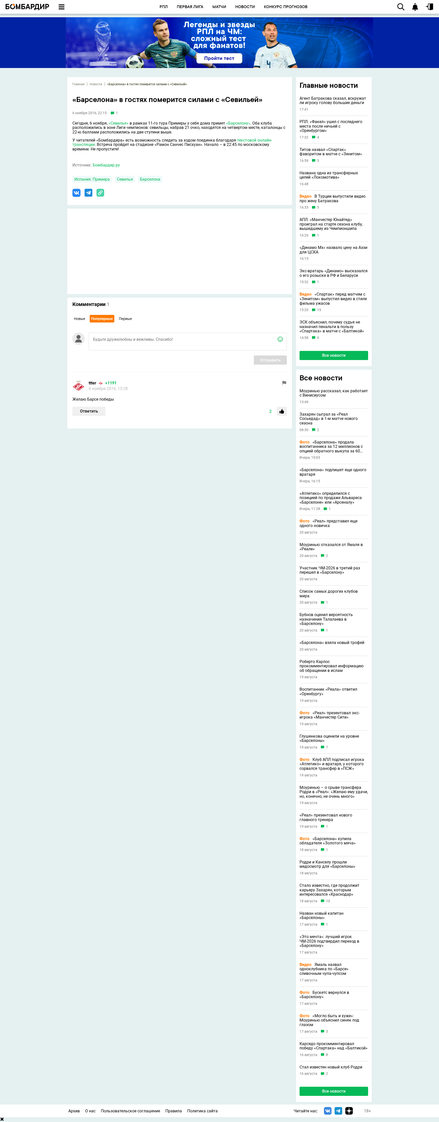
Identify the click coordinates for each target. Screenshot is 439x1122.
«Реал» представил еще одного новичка (328, 523)
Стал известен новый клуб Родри (331, 1067)
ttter (92, 383)
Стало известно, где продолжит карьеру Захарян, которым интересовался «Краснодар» (329, 890)
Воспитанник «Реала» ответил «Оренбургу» (328, 691)
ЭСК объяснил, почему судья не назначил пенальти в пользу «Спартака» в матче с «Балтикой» (332, 326)
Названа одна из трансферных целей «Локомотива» (329, 175)
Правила (173, 1111)
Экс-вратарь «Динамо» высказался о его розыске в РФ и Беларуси (334, 273)
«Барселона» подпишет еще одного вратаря (333, 472)
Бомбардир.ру (106, 165)
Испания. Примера (92, 179)
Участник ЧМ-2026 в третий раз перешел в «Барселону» (330, 570)
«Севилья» (118, 123)
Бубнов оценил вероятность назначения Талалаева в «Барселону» (326, 619)
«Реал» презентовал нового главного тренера (326, 817)
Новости (96, 84)
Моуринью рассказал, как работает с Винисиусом (334, 393)
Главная (78, 84)
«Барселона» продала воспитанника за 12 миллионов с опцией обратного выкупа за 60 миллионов (331, 446)
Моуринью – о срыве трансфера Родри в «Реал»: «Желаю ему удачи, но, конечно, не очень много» (334, 792)
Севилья (125, 179)
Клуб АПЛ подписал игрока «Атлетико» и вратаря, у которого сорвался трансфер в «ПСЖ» (332, 764)
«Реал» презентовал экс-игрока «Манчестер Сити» (329, 715)
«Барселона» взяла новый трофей (332, 642)
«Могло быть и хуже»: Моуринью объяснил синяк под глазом (329, 1020)
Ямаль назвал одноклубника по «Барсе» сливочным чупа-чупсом (324, 969)
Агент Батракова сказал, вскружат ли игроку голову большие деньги (333, 100)
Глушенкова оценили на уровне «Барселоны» (329, 738)
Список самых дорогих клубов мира (329, 593)
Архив (74, 1111)
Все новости (334, 355)
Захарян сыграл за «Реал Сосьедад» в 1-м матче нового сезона (329, 419)
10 (328, 901)
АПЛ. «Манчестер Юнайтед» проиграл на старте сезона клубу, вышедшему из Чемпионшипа (331, 224)
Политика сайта (202, 1111)
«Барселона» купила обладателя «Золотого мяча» (328, 841)
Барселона (150, 179)
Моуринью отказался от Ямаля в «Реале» (331, 546)
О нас (90, 1111)
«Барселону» (238, 123)
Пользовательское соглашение (130, 1111)
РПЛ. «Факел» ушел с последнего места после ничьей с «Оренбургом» (331, 126)
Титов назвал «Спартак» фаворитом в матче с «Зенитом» (331, 151)
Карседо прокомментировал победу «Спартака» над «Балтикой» (334, 1046)
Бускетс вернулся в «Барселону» (324, 994)
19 (319, 310)
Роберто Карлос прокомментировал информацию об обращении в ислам (332, 666)
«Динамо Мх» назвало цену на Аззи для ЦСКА (333, 249)
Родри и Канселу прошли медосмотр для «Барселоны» (327, 864)
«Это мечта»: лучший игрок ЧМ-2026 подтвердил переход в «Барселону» (329, 941)
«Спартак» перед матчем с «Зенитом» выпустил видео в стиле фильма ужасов (333, 298)
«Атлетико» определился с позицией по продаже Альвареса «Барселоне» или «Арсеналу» (331, 498)
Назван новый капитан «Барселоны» (321, 915)
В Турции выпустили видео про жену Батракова (333, 198)
